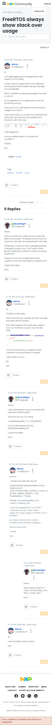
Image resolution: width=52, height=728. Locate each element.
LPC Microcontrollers (13, 12)
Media (44, 687)
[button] (27, 66)
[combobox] (26, 37)
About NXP (10, 687)
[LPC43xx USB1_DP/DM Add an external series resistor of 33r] (38, 202)
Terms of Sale (26, 702)
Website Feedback (31, 705)
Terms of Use (14, 702)
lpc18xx (18, 157)
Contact (12, 690)
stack (27, 173)
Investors (34, 687)
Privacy (6, 702)
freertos (10, 173)
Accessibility (18, 705)
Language (39, 11)
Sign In (47, 4)
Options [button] (43, 47)
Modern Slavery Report (40, 702)
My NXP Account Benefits (31, 690)
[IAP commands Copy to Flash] (42, 202)
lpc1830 (19, 173)
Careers (22, 687)
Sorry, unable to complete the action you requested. (21, 720)
